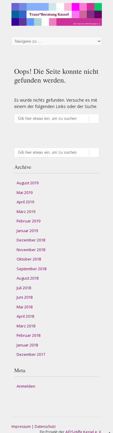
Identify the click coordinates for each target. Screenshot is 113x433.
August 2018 (28, 278)
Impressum (21, 426)
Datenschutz (45, 426)
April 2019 (25, 202)
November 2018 (31, 249)
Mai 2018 (25, 307)
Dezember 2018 (31, 240)
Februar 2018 (28, 335)
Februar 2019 (28, 221)
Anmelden (26, 386)
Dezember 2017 (31, 354)
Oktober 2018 (29, 259)
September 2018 (31, 268)
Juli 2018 (24, 287)
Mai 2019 (25, 192)
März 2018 (26, 326)
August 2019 (28, 182)
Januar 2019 (27, 230)
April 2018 (25, 316)
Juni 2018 (25, 297)
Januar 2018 (27, 345)
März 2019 (26, 211)
